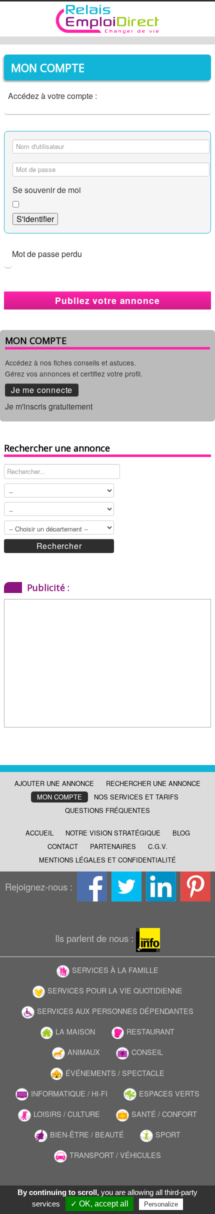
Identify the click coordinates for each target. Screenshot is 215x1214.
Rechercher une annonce (153, 783)
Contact (63, 846)
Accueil (40, 833)
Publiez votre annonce (107, 300)
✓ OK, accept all (99, 1204)
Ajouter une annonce (54, 783)
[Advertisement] (67, 662)
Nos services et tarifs (136, 797)
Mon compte (59, 797)
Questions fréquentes (107, 810)
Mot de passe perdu (47, 254)
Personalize (161, 1204)
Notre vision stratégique (113, 833)
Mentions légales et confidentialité (107, 859)
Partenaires (113, 846)
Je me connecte (41, 390)
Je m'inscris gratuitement (48, 406)
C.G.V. (158, 846)
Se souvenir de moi (46, 190)
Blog (181, 833)
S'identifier (35, 218)
